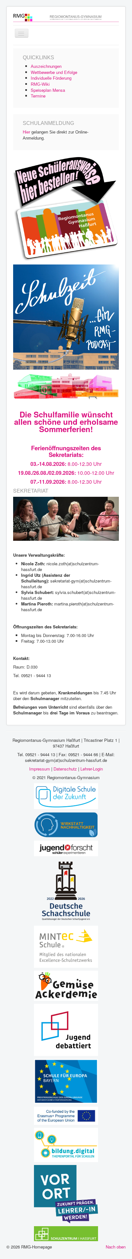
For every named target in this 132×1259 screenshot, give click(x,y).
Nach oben (116, 1247)
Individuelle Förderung (51, 78)
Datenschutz (65, 769)
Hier (26, 132)
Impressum (39, 769)
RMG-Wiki (40, 84)
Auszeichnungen (46, 66)
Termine (38, 96)
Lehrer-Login (91, 769)
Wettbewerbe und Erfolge (54, 72)
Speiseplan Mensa (48, 90)
